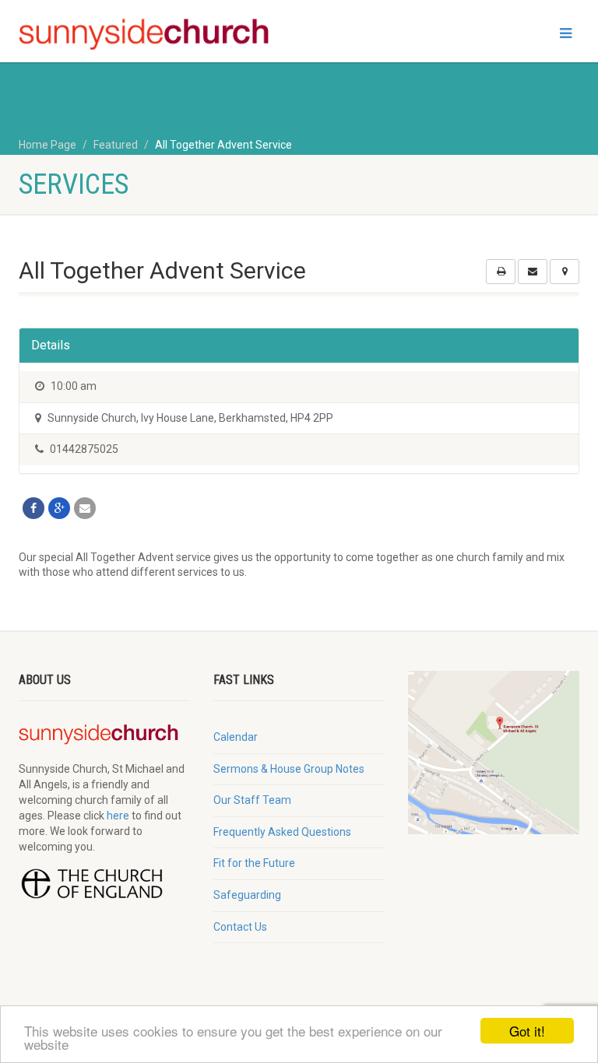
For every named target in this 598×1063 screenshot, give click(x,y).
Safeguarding (247, 895)
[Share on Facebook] (33, 508)
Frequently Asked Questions (282, 832)
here (118, 815)
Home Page (47, 145)
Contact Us (240, 927)
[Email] (85, 508)
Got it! (527, 1030)
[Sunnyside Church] (153, 35)
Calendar (235, 737)
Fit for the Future (254, 863)
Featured (115, 145)
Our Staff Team (252, 800)
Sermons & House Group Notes (288, 769)
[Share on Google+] (59, 508)
